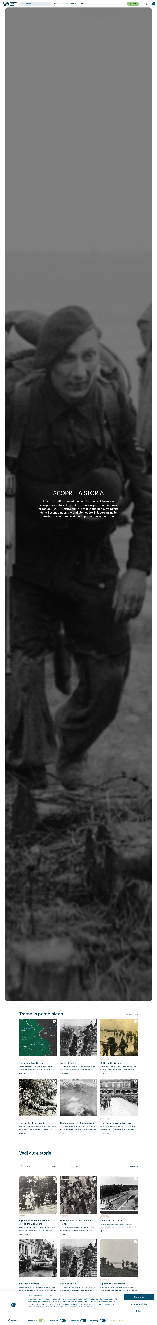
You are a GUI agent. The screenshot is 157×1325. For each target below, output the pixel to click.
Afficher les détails (117, 1321)
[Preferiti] (54, 1021)
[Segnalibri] (143, 3)
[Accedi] (153, 3)
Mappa (56, 4)
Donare (133, 4)
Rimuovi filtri (133, 1166)
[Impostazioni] (147, 3)
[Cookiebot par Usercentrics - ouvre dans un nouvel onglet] (13, 1320)
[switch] (63, 1320)
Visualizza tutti (131, 1015)
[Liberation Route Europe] (9, 4)
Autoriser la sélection (139, 1304)
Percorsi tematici (69, 4)
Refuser (139, 1311)
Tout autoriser (139, 1297)
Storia (82, 4)
